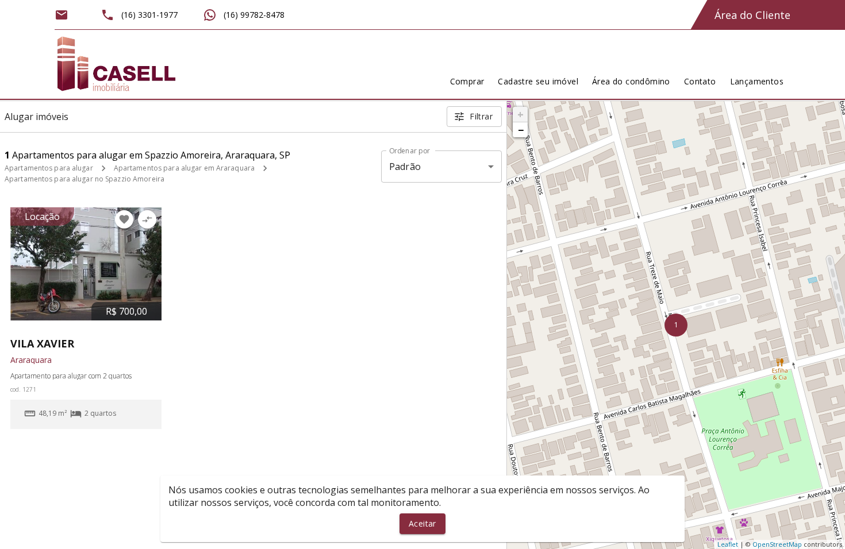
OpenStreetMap (777, 544)
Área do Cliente (752, 15)
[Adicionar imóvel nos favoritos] (124, 219)
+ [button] (520, 114)
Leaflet (727, 544)
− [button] (521, 130)
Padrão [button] (405, 166)
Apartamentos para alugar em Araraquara (184, 168)
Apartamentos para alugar (49, 168)
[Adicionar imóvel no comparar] (147, 219)
